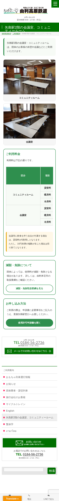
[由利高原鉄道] (26, 11)
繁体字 (9, 424)
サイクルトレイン (15, 404)
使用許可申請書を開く (29, 322)
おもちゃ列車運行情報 (18, 377)
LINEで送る (49, 499)
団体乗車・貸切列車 (17, 390)
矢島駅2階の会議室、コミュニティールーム (29, 417)
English (10, 411)
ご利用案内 (8, 370)
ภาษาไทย (11, 431)
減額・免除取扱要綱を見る (29, 288)
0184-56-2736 (32, 343)
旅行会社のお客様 (15, 397)
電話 (29, 499)
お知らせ (11, 384)
